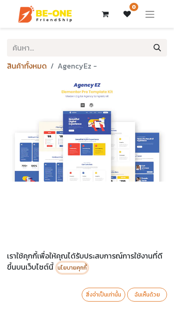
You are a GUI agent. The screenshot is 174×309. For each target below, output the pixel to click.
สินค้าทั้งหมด (27, 65)
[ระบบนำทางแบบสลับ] (150, 14)
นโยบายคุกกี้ (72, 268)
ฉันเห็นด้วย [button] (147, 294)
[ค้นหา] (157, 48)
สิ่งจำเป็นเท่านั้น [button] (103, 294)
